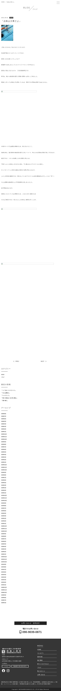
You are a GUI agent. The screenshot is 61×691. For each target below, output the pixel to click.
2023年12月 (4, 495)
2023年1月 (3, 523)
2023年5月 (3, 513)
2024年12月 (4, 464)
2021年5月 (3, 574)
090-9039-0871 (32, 632)
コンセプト (40, 653)
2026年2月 (3, 429)
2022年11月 (4, 528)
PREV (17, 361)
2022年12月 (4, 526)
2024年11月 (4, 467)
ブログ (11, 17)
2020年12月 (4, 587)
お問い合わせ (41, 674)
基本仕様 (39, 656)
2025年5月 (3, 452)
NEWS (2, 374)
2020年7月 (3, 600)
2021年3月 (3, 579)
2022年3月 (3, 549)
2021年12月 (4, 556)
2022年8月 (3, 536)
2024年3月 (3, 487)
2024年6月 (3, 480)
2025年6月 (3, 449)
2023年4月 (3, 515)
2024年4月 (3, 485)
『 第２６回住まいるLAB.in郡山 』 (9, 398)
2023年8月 (3, 505)
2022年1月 (3, 554)
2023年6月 (3, 510)
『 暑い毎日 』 (4, 400)
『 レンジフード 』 (5, 395)
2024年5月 (3, 482)
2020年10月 (4, 592)
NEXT (42, 361)
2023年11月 (4, 498)
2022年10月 (4, 531)
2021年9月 (3, 564)
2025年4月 (3, 454)
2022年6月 (3, 541)
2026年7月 (3, 416)
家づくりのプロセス (43, 664)
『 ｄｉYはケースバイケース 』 (8, 390)
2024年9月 (3, 472)
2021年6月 (3, 572)
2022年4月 (3, 546)
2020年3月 (3, 602)
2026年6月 (3, 418)
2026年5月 (3, 421)
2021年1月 (3, 584)
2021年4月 (3, 577)
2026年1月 (3, 431)
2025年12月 (4, 434)
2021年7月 (3, 569)
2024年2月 (3, 490)
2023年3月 (3, 518)
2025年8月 (3, 444)
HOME (39, 649)
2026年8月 (3, 413)
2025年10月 (4, 439)
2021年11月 (4, 559)
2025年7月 (3, 446)
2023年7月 (3, 508)
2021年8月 (3, 567)
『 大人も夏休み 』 (5, 392)
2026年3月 (3, 426)
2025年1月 (3, 462)
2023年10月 (4, 500)
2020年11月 (4, 590)
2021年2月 (3, 582)
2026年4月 (3, 424)
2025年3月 (3, 457)
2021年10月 (4, 561)
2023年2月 (3, 521)
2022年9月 (3, 533)
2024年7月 (3, 477)
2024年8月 (3, 475)
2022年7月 (3, 538)
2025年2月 (3, 459)
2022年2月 (3, 551)
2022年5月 (3, 544)
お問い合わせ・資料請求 (30, 623)
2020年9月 (3, 595)
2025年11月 (4, 436)
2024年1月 (3, 492)
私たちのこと (41, 671)
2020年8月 (3, 597)
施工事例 (39, 660)
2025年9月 (3, 441)
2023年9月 (3, 503)
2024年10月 (4, 469)
